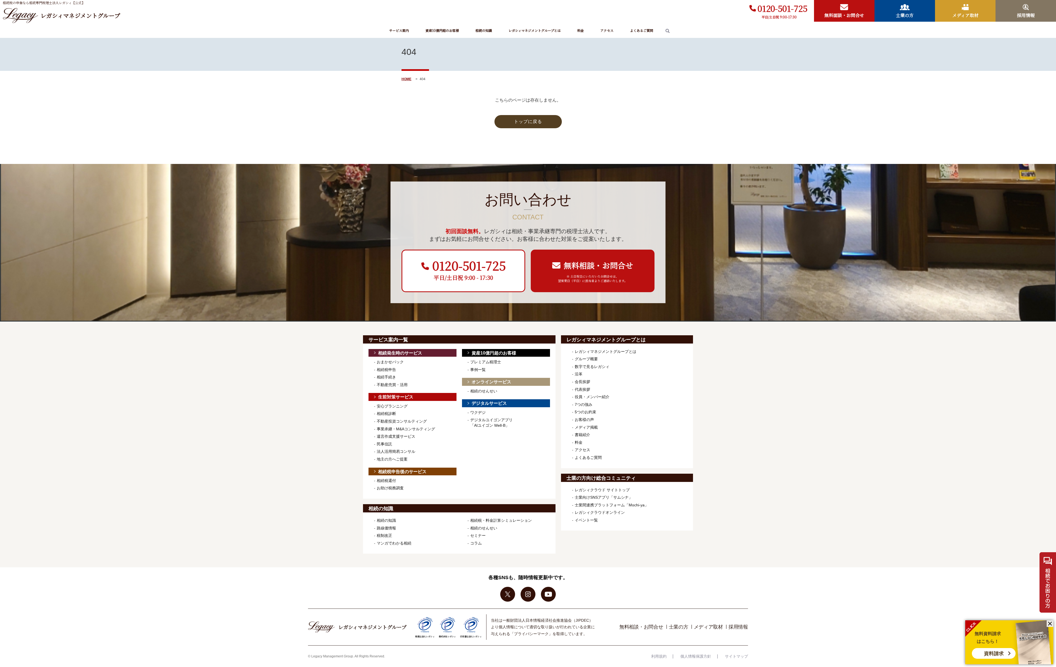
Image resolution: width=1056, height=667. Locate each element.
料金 (580, 30)
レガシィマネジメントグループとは (534, 30)
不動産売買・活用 (392, 385)
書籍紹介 (582, 434)
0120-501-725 (782, 8)
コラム (476, 543)
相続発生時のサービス (400, 353)
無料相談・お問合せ (641, 627)
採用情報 (738, 627)
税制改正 (384, 535)
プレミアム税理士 (485, 362)
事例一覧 (478, 369)
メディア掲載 (586, 427)
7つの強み (583, 404)
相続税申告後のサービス (402, 471)
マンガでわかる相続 (394, 543)
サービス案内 (399, 30)
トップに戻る (528, 121)
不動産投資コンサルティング (402, 421)
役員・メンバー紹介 (592, 397)
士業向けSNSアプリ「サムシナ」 (603, 497)
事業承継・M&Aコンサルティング (406, 429)
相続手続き (386, 377)
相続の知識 (483, 30)
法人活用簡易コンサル (396, 451)
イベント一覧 (586, 520)
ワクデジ (478, 412)
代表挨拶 (582, 389)
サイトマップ (736, 656)
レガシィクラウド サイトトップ (602, 490)
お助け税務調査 (390, 488)
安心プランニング (392, 406)
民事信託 (384, 444)
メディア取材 (708, 627)
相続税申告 (386, 369)
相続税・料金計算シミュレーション (501, 520)
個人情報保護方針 (695, 656)
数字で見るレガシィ (592, 366)
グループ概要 (586, 359)
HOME (406, 79)
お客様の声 (584, 419)
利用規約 (659, 656)
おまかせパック (390, 362)
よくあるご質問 (641, 30)
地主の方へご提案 (392, 459)
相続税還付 (386, 480)
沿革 (578, 374)
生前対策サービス (395, 397)
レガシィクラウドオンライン (600, 512)
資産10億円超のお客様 (442, 30)
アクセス (607, 30)
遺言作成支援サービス (396, 436)
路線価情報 (386, 528)
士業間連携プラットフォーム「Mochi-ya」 (611, 505)
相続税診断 (386, 413)
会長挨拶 (582, 381)
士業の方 (678, 627)
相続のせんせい (483, 391)
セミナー (478, 535)
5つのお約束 (585, 412)
